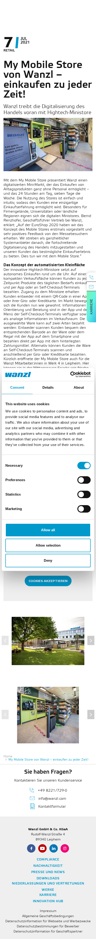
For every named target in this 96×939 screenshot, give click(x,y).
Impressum (48, 911)
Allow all (48, 530)
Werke (48, 889)
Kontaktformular (52, 806)
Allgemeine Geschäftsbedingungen (48, 916)
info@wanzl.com (52, 798)
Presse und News (48, 872)
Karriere (91, 306)
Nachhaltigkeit (48, 866)
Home (7, 756)
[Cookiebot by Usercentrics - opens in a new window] (70, 374)
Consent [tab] (17, 387)
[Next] (90, 640)
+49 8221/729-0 (52, 790)
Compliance (48, 859)
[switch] (84, 480)
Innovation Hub (48, 901)
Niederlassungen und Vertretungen (48, 883)
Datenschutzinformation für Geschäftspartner (48, 931)
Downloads (48, 878)
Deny (48, 560)
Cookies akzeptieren (48, 581)
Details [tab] (48, 387)
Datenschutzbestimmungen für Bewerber (48, 926)
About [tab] (79, 387)
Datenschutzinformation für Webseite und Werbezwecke (48, 921)
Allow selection (48, 545)
